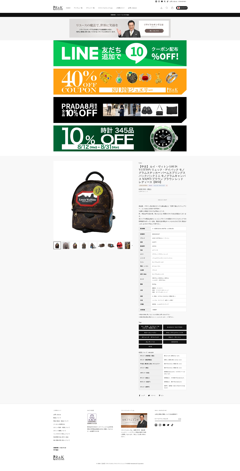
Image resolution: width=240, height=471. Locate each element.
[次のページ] (131, 245)
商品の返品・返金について (61, 421)
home (140, 163)
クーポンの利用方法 (59, 424)
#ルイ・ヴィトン (175, 337)
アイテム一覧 (78, 8)
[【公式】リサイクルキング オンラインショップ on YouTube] (164, 425)
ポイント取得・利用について (61, 427)
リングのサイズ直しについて (61, 434)
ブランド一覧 (90, 8)
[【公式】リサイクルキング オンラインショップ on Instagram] (160, 425)
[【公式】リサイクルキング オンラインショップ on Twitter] (168, 425)
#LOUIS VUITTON (174, 327)
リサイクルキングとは (105, 8)
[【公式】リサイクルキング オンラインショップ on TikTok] (172, 425)
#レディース (150, 342)
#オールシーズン (150, 333)
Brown (175, 342)
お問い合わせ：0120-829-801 (178, 1)
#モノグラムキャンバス (174, 333)
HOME (68, 8)
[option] (120, 15)
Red (150, 346)
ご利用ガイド (120, 8)
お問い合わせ (132, 8)
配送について (57, 418)
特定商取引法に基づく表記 (61, 437)
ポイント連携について (59, 431)
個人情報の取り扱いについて (61, 440)
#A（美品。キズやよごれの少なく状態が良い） (150, 327)
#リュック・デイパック (150, 337)
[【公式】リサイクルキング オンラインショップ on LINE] (156, 425)
